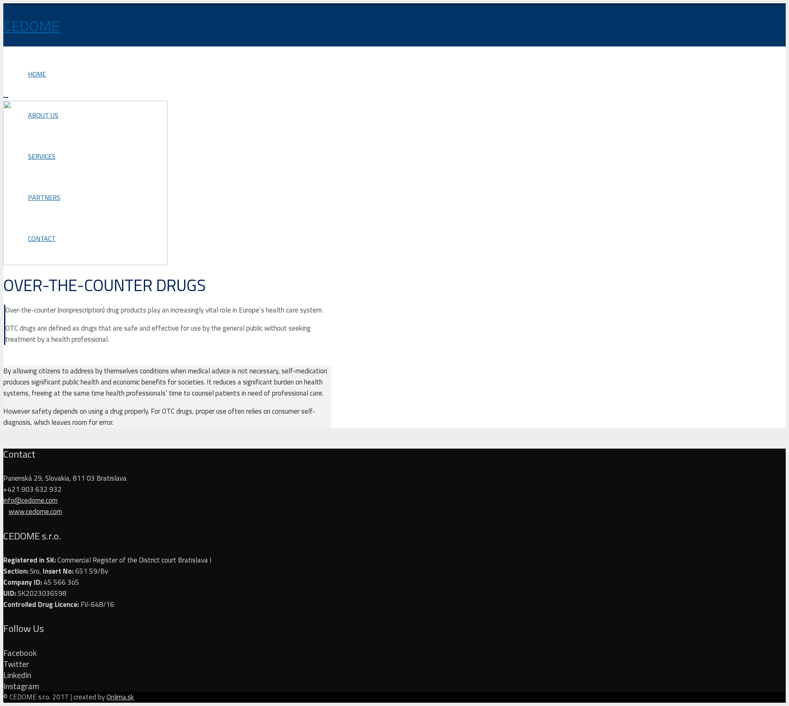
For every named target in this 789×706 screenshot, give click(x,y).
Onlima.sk (120, 697)
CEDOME (31, 25)
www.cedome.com (35, 511)
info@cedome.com (30, 500)
